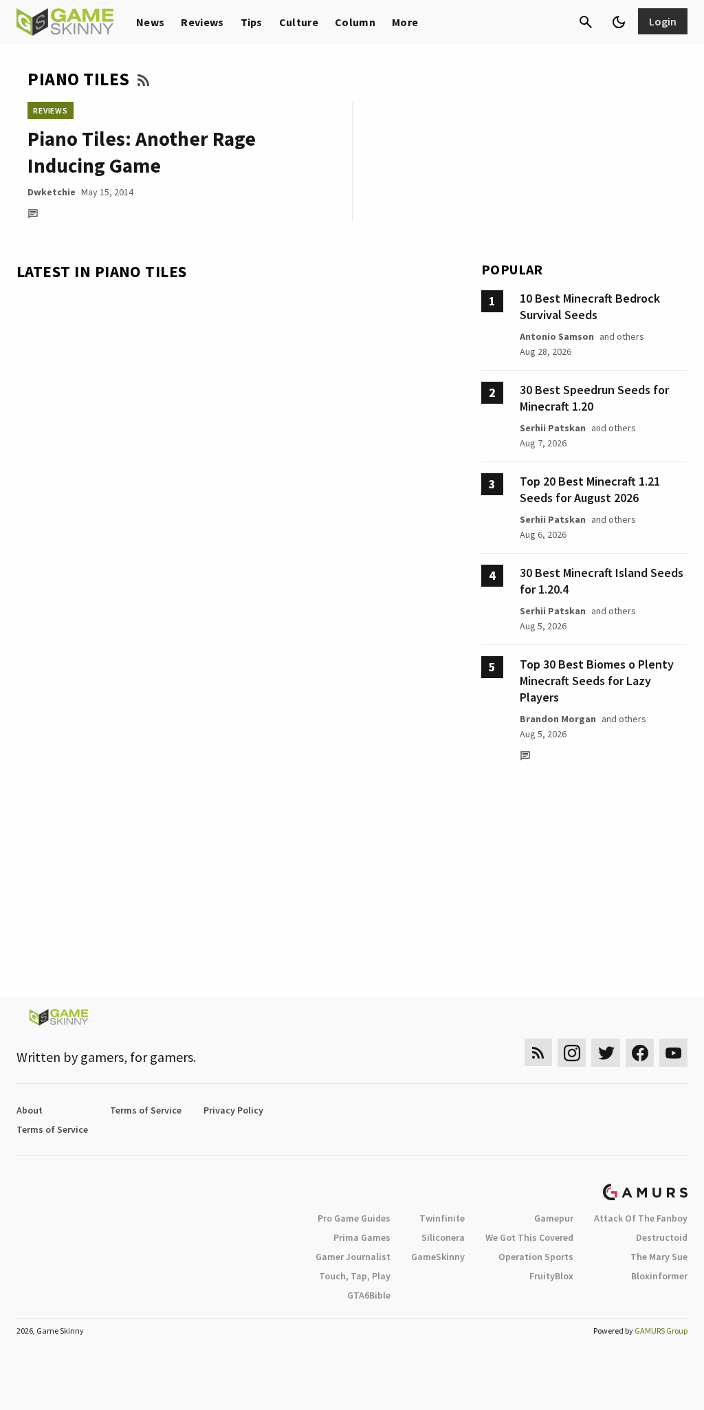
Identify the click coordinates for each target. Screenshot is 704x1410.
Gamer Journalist (353, 1256)
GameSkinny (438, 1256)
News (150, 22)
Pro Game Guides (354, 1218)
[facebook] (640, 1053)
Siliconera (443, 1237)
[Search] (586, 22)
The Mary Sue (659, 1256)
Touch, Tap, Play (354, 1276)
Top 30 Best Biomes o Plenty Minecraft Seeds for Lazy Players (597, 680)
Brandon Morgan (558, 719)
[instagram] (572, 1053)
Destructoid (662, 1237)
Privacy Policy (233, 1110)
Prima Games (361, 1237)
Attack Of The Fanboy (641, 1218)
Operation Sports (535, 1256)
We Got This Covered (529, 1237)
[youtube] (673, 1053)
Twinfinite (442, 1218)
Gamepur (553, 1218)
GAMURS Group (661, 1330)
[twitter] (605, 1053)
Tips (252, 22)
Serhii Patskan (553, 428)
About (29, 1110)
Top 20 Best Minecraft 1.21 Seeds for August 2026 (590, 489)
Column (355, 22)
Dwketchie (52, 192)
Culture (298, 22)
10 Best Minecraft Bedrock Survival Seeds (590, 306)
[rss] (538, 1053)
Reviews (202, 22)
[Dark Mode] (618, 22)
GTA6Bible (368, 1295)
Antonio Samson (557, 336)
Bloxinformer (659, 1276)
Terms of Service (146, 1110)
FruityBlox (551, 1276)
